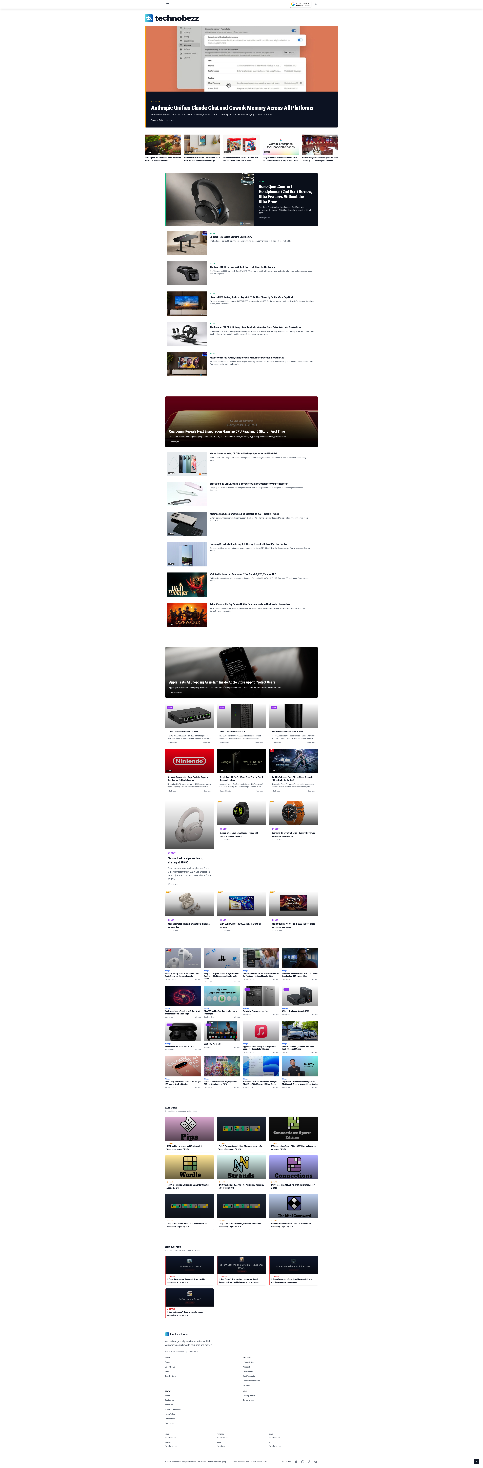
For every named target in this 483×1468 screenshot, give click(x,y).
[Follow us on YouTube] (315, 1461)
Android (246, 1367)
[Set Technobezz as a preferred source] (300, 4)
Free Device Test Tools (252, 1381)
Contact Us (169, 1400)
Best (167, 1371)
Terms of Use (248, 1400)
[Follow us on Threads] (309, 1461)
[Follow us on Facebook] (296, 1461)
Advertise (169, 1405)
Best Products (249, 1376)
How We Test (170, 1414)
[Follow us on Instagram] (302, 1461)
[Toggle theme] (315, 4)
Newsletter (169, 1423)
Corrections (170, 1419)
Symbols (246, 1385)
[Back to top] (476, 1461)
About (167, 1396)
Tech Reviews (170, 1376)
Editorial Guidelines (173, 1409)
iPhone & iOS (248, 1362)
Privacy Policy (249, 1396)
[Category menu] (167, 4)
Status (167, 1362)
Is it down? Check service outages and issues (182, 1250)
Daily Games (248, 1371)
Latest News (170, 1367)
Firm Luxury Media (213, 1462)
